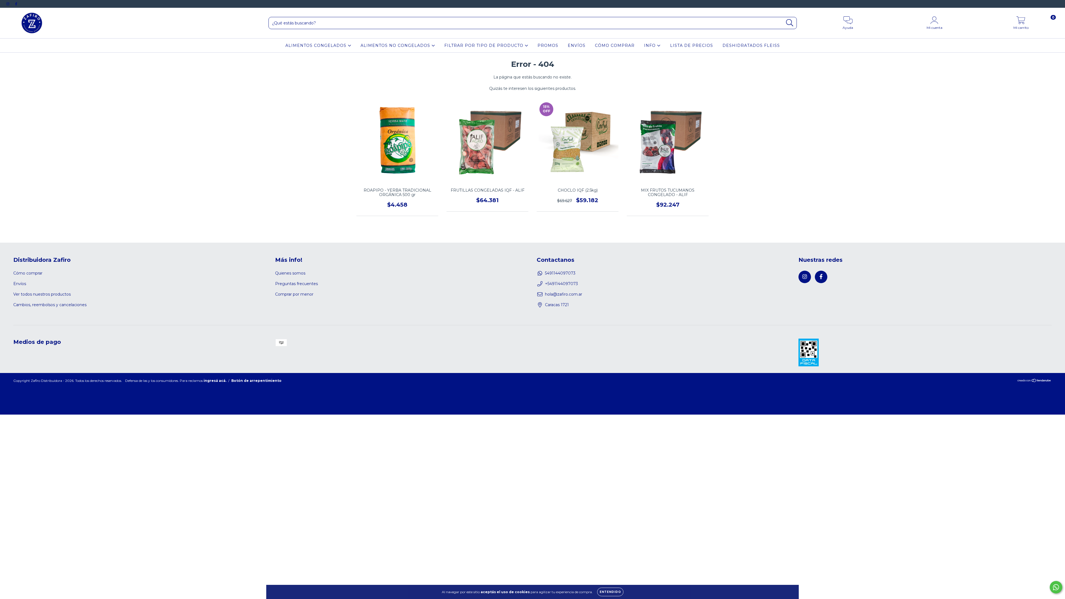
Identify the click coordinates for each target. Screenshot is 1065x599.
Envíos (19, 283)
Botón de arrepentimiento (256, 381)
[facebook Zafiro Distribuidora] (16, 3)
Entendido (610, 592)
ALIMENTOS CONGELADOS (316, 45)
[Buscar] (789, 22)
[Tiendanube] (1034, 381)
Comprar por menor (294, 294)
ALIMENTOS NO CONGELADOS (396, 45)
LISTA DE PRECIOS (691, 45)
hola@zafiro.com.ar (563, 294)
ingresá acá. (215, 381)
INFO (650, 45)
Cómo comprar (27, 273)
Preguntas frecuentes (296, 283)
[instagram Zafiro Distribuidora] (8, 3)
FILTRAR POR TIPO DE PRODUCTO (484, 45)
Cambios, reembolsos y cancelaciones (50, 304)
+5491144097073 (561, 283)
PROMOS (547, 45)
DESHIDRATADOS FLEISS (751, 45)
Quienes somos (290, 273)
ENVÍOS (576, 45)
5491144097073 (560, 273)
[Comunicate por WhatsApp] (1056, 587)
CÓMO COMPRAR (615, 45)
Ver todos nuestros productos (42, 294)
